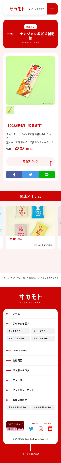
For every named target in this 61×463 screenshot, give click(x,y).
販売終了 (33, 278)
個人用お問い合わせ (18, 407)
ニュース (17, 380)
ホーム (6, 278)
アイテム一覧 (19, 278)
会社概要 (17, 360)
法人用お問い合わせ (43, 407)
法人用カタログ (21, 370)
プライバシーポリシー (24, 390)
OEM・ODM (20, 350)
